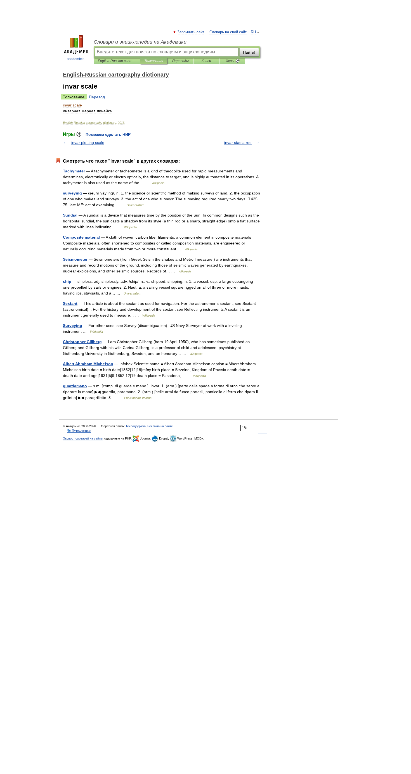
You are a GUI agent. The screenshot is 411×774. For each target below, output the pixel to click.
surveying (72, 193)
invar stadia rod (238, 142)
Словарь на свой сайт (228, 32)
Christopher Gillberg (82, 341)
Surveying (72, 325)
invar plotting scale (87, 142)
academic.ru (76, 59)
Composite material (81, 237)
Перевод (97, 97)
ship (67, 281)
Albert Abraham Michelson (88, 364)
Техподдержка (136, 426)
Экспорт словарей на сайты (83, 438)
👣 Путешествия (79, 430)
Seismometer (75, 259)
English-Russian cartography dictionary (117, 61)
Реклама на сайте (160, 426)
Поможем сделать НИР (108, 134)
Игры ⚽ (232, 61)
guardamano (75, 386)
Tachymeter (74, 171)
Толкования (153, 61)
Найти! (249, 52)
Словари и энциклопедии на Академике (140, 42)
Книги (206, 61)
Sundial (70, 215)
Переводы (180, 61)
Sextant (70, 303)
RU (253, 32)
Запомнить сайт (191, 32)
